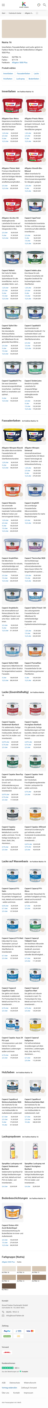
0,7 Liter (5, 908)
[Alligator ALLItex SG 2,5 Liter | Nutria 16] (12, 205)
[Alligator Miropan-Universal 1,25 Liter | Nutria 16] (35, 435)
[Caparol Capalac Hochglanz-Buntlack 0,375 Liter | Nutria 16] (35, 709)
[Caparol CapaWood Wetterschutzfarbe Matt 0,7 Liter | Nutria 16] (35, 1086)
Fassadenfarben (23, 73)
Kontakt (5, 1301)
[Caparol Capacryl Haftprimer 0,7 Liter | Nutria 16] (35, 1025)
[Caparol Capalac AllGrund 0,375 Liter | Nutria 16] (35, 814)
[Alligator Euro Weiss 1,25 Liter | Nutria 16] (12, 105)
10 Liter (4, 1125)
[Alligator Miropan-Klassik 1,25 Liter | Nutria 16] (12, 435)
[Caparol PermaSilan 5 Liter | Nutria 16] (35, 650)
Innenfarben (8, 73)
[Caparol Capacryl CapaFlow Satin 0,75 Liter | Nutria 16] (12, 975)
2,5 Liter (5, 136)
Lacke (36, 73)
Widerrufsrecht (30, 1383)
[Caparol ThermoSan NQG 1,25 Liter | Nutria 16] (35, 545)
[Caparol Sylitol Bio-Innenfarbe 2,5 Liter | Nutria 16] (12, 312)
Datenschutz (15, 1383)
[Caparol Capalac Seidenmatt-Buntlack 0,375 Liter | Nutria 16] (12, 709)
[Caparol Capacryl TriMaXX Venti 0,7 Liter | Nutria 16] (35, 925)
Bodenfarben (34, 79)
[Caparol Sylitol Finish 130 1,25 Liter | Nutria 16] (35, 595)
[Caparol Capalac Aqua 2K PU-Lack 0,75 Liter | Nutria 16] (12, 1025)
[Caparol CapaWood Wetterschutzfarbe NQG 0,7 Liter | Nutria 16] (12, 1086)
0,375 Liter (5, 742)
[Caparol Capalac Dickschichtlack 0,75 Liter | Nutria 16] (12, 814)
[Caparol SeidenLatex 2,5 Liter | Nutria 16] (35, 368)
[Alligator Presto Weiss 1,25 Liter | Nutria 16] (35, 105)
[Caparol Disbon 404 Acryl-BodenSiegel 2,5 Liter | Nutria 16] (12, 1212)
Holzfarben (7, 79)
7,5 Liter (27, 241)
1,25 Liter (5, 133)
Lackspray (20, 79)
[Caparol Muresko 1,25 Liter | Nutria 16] (12, 490)
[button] (3, 5)
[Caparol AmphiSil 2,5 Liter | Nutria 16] (35, 490)
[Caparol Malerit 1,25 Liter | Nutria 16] (12, 257)
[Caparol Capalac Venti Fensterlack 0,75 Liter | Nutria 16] (35, 761)
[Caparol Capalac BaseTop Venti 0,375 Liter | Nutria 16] (12, 761)
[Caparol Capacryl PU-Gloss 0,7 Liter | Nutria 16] (35, 875)
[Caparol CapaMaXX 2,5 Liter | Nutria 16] (35, 312)
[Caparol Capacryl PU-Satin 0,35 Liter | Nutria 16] (12, 875)
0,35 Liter (5, 906)
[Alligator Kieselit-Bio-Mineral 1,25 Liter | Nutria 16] (35, 155)
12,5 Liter (5, 141)
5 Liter (4, 138)
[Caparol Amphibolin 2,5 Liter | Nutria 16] (12, 595)
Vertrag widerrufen (9, 1388)
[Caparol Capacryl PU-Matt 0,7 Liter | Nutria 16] (12, 925)
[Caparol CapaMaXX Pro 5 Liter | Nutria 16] (12, 368)
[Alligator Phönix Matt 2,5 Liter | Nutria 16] (12, 155)
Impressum (28, 1393)
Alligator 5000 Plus (19, 62)
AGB (3, 1383)
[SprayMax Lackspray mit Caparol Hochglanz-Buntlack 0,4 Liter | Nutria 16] (35, 1150)
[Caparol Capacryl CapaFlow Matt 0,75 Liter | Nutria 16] (35, 975)
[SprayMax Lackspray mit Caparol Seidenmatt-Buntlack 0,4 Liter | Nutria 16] (12, 1150)
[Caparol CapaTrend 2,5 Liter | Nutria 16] (35, 205)
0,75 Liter (5, 745)
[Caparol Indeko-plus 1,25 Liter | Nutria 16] (35, 257)
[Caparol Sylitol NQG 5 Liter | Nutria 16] (12, 650)
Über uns (5, 1393)
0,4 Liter (5, 1186)
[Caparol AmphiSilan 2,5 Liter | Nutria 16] (12, 545)
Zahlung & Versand (29, 1388)
